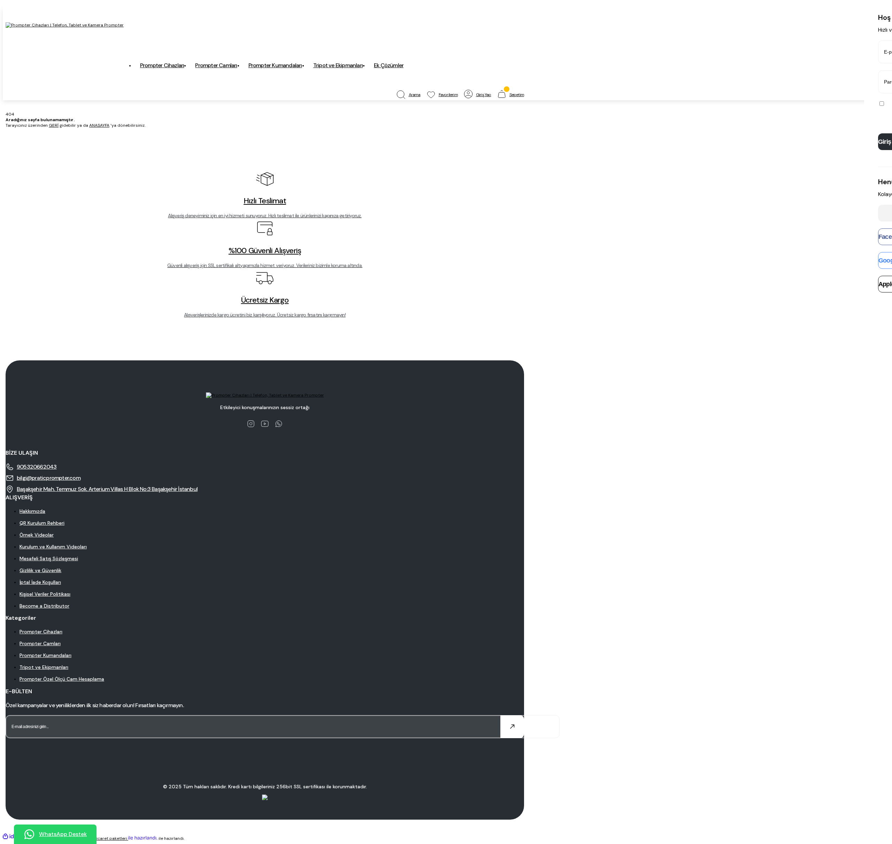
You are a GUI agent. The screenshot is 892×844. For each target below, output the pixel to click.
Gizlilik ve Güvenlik (40, 570)
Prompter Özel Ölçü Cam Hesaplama (62, 679)
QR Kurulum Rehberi (42, 523)
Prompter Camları (40, 643)
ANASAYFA (99, 125)
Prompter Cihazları (41, 631)
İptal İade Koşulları (40, 582)
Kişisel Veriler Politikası (45, 594)
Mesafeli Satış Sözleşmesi (49, 558)
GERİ (54, 125)
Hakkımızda (32, 511)
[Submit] (512, 726)
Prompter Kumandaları (45, 655)
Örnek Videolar (37, 535)
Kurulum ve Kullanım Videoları (53, 547)
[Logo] (65, 25)
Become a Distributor (44, 606)
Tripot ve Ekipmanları (44, 667)
